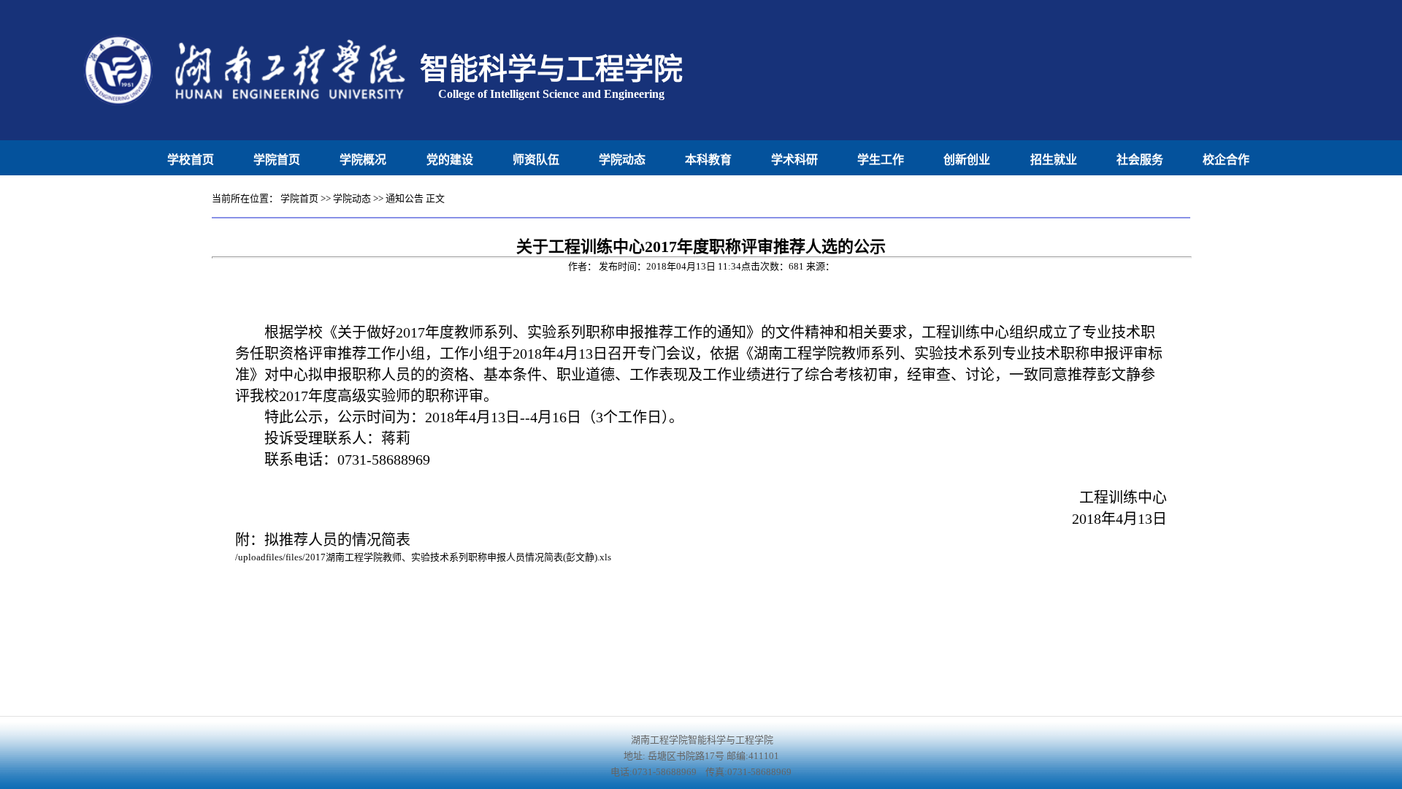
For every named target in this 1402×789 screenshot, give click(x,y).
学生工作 (880, 159)
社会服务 (1139, 159)
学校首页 (190, 159)
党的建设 (449, 159)
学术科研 (794, 159)
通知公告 (405, 198)
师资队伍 (536, 159)
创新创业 (966, 159)
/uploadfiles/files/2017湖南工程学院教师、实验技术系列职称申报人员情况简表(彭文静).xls (423, 557)
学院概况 (363, 159)
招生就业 (1053, 159)
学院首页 (276, 159)
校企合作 (1226, 159)
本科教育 (708, 159)
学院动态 (622, 159)
